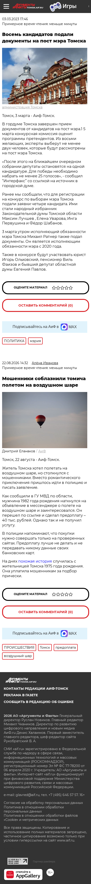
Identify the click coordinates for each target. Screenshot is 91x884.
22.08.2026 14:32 (15, 363)
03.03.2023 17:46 (15, 19)
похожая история (35, 561)
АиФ (42, 451)
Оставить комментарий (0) (45, 305)
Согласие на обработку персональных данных (43, 803)
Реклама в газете (21, 695)
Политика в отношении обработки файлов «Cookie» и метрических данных (41, 817)
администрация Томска (22, 107)
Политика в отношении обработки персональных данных (34, 809)
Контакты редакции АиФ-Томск (36, 688)
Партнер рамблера (44, 861)
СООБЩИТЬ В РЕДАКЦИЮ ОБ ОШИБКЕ (39, 702)
